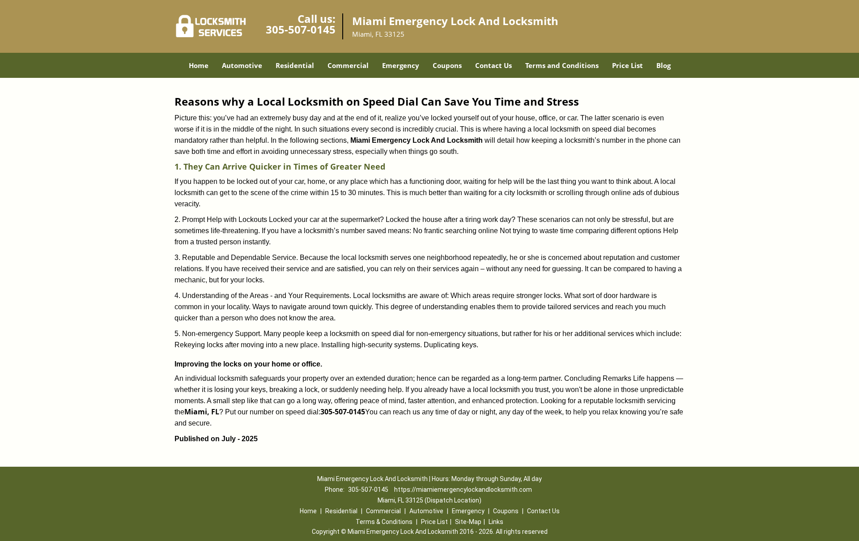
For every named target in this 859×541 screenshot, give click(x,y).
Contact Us (493, 65)
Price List (627, 65)
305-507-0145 (301, 29)
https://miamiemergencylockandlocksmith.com (463, 489)
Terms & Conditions (384, 521)
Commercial (348, 65)
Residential (295, 65)
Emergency (400, 65)
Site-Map (468, 521)
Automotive (242, 65)
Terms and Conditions (562, 65)
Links (496, 521)
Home (198, 65)
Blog (663, 65)
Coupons (447, 65)
